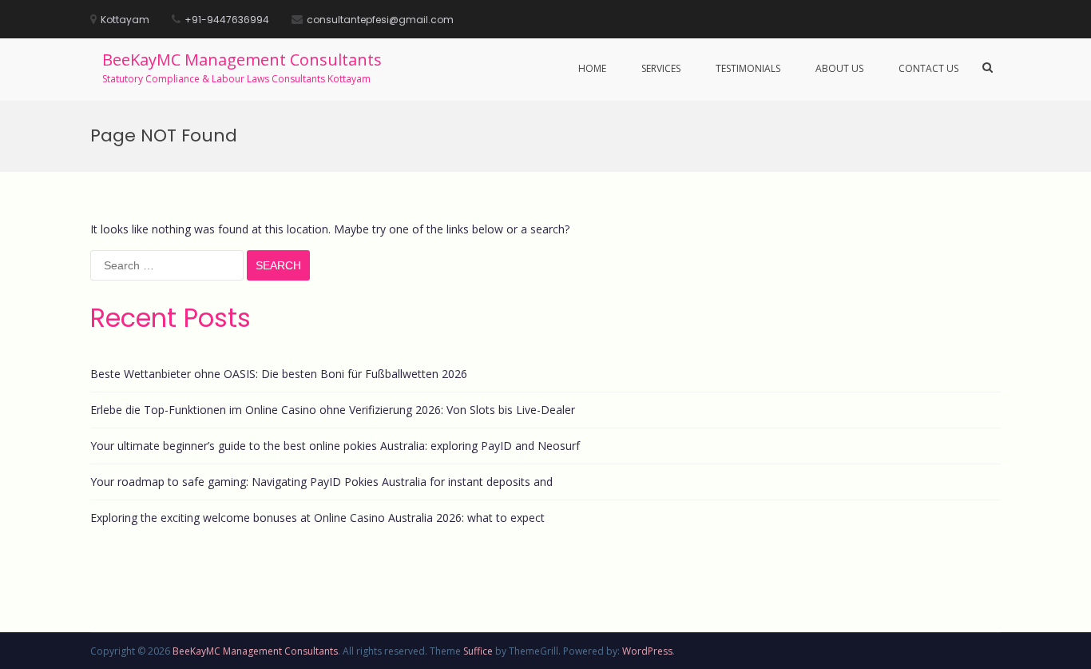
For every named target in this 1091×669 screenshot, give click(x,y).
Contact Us (928, 68)
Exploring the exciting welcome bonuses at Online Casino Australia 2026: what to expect (317, 517)
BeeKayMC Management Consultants (242, 59)
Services (660, 68)
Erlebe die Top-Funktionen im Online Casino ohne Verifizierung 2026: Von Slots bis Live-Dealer (332, 409)
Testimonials (748, 68)
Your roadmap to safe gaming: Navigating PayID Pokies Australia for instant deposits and (321, 481)
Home (592, 68)
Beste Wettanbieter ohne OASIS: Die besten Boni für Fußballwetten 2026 (278, 373)
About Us (839, 68)
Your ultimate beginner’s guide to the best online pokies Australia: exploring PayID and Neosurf (335, 445)
